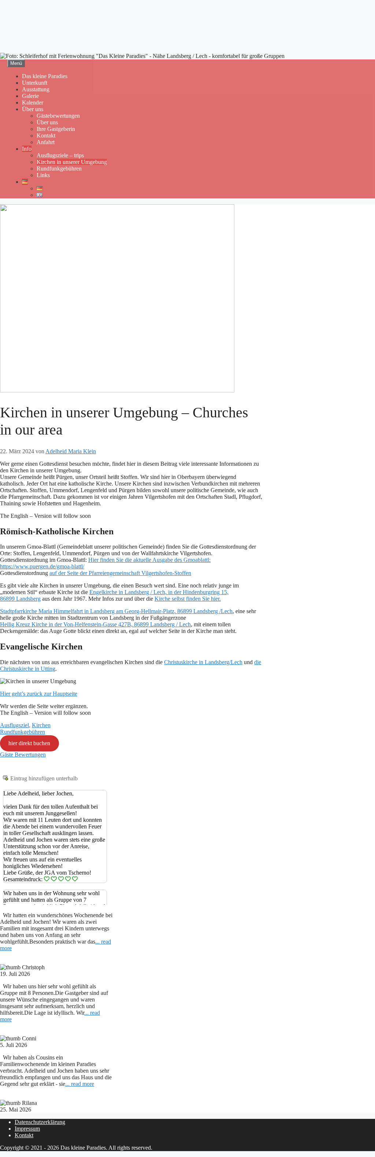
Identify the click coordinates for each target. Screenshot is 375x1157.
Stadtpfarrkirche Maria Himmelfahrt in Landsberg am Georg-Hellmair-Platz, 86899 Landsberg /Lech (116, 611)
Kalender (32, 102)
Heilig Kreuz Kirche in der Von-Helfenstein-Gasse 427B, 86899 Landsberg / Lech (95, 624)
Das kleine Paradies (44, 76)
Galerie (30, 96)
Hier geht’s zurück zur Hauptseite (38, 694)
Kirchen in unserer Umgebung (72, 162)
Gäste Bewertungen (23, 754)
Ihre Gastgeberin (56, 129)
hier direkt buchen (29, 743)
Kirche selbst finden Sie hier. (188, 599)
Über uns (32, 109)
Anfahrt (46, 142)
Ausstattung (35, 89)
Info (26, 149)
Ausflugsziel (14, 725)
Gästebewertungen (58, 116)
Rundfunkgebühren (59, 168)
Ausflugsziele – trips (60, 155)
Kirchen (41, 725)
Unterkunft (34, 83)
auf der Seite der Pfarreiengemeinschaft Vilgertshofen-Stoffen (120, 573)
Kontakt (46, 135)
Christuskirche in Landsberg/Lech (203, 662)
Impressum (27, 1128)
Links (43, 175)
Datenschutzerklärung (40, 1122)
